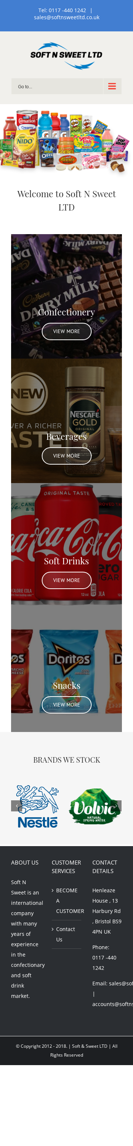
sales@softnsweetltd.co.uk (66, 17)
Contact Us (65, 934)
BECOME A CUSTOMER (67, 900)
